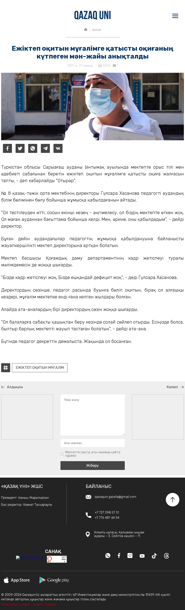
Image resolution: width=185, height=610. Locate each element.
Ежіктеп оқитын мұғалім (40, 368)
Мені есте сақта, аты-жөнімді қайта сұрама (92, 454)
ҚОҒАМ (96, 30)
